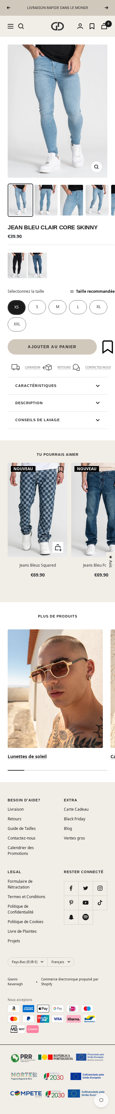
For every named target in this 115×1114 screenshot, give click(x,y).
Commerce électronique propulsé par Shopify (69, 981)
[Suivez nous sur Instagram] (100, 888)
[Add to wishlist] (108, 347)
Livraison (16, 809)
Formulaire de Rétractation (20, 884)
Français (57, 962)
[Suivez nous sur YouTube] (85, 903)
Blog (68, 828)
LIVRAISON (32, 367)
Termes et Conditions (26, 896)
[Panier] (104, 26)
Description (29, 403)
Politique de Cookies (25, 921)
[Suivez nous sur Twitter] (85, 888)
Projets (14, 941)
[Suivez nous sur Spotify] (85, 917)
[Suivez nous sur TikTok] (100, 903)
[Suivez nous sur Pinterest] (71, 903)
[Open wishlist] (92, 26)
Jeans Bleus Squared (37, 565)
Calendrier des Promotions (21, 850)
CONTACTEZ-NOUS (98, 367)
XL (98, 306)
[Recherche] (21, 26)
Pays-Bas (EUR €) (24, 962)
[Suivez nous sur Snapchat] (71, 917)
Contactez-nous (21, 838)
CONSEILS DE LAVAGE (37, 420)
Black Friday (74, 819)
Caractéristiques (36, 386)
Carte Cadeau (76, 809)
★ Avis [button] (111, 561)
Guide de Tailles (22, 828)
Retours (14, 819)
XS (16, 307)
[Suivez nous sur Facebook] (71, 888)
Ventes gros (74, 838)
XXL (17, 324)
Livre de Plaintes (22, 931)
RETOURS (64, 367)
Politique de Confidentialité (21, 909)
